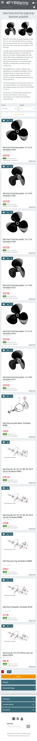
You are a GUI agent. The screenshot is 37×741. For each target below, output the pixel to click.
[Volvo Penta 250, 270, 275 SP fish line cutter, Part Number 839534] (17, 637)
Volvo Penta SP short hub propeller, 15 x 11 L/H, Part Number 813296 (17, 240)
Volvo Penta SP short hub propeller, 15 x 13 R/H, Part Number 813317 (17, 378)
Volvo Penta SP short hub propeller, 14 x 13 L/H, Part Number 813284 (17, 148)
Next (9, 672)
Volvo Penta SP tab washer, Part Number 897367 (17, 607)
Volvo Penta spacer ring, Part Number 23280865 (17, 561)
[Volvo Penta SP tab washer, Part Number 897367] (17, 591)
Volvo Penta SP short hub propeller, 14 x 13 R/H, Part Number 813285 (17, 194)
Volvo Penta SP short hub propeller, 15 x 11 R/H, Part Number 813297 (17, 286)
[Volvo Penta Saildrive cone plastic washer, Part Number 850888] (17, 408)
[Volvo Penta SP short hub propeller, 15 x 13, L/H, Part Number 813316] (17, 316)
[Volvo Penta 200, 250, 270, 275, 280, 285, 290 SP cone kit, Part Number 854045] (17, 454)
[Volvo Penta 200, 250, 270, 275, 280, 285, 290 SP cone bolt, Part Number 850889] (17, 500)
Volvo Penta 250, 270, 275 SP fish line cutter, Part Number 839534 (18, 654)
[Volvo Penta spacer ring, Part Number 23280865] (17, 545)
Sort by (3, 105)
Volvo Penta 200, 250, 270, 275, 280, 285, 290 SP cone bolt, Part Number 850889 (18, 516)
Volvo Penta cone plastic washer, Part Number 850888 (17, 424)
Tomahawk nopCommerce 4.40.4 (21, 735)
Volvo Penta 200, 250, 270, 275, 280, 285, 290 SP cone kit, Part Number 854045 (18, 470)
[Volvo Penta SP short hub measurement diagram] (17, 132)
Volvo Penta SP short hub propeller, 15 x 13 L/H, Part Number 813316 (17, 332)
